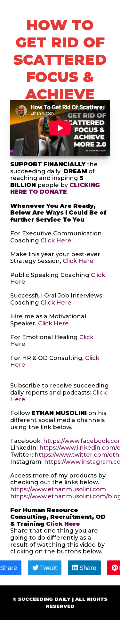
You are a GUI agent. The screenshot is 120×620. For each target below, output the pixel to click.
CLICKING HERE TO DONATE (55, 189)
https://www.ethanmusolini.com (59, 489)
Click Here (56, 240)
